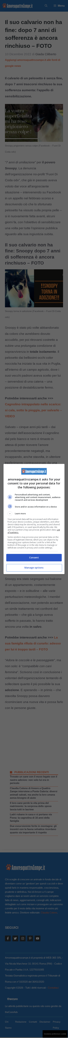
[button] (34, 513)
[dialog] (34, 519)
